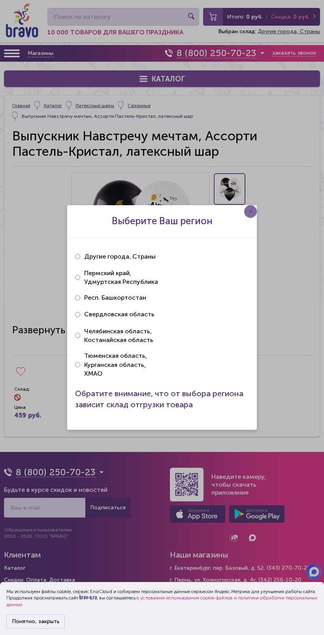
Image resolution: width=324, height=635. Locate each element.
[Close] (250, 211)
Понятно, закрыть (36, 621)
